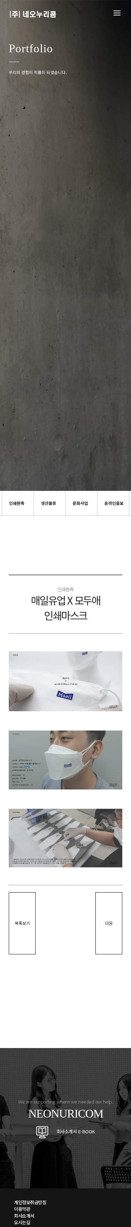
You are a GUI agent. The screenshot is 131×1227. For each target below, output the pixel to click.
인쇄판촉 (16, 503)
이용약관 (22, 1209)
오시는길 (22, 1222)
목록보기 (22, 923)
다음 (109, 923)
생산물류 (48, 503)
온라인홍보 (114, 503)
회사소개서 (24, 1215)
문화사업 (80, 503)
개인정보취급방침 (30, 1202)
